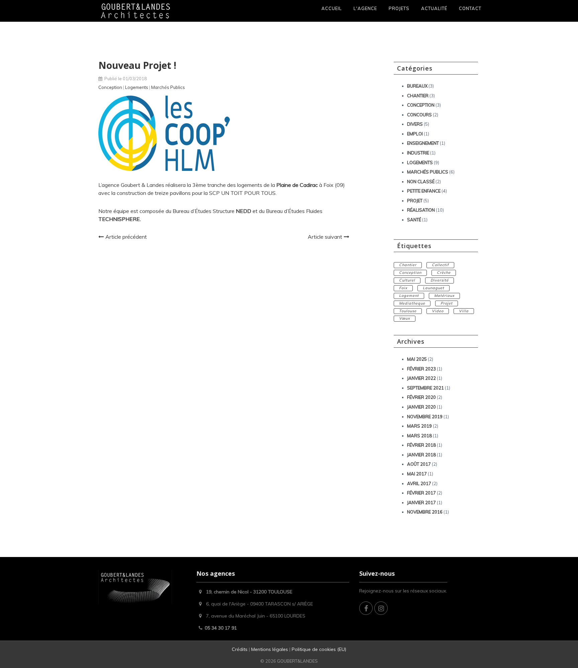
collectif (440, 264)
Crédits (240, 649)
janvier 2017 (421, 502)
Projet (414, 200)
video (438, 311)
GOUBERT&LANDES (297, 661)
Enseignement (423, 143)
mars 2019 (419, 426)
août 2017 (419, 464)
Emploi (415, 133)
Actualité (434, 8)
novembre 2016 (425, 512)
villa (464, 311)
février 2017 (421, 492)
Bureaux (417, 86)
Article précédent (126, 236)
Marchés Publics (168, 87)
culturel (407, 280)
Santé (414, 219)
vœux (404, 318)
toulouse (407, 311)
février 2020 (421, 397)
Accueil (331, 8)
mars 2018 (419, 435)
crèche (444, 272)
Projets (399, 8)
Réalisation (421, 210)
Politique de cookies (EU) (319, 649)
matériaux (444, 295)
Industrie (418, 152)
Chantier (417, 95)
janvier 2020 (421, 407)
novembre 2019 (425, 416)
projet (447, 303)
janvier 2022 (421, 378)
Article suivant (325, 236)
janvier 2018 (421, 454)
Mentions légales (269, 649)
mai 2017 (417, 473)
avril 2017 (419, 483)
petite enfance (424, 191)
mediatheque (412, 303)
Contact (470, 8)
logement (409, 295)
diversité (439, 280)
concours (419, 114)
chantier (407, 264)
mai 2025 (417, 359)
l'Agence (365, 8)
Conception (110, 87)
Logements (136, 87)
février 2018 (421, 445)
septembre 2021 (425, 388)
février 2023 (421, 368)
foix (403, 288)
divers (415, 124)
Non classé (421, 181)
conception (410, 272)
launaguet (433, 288)
